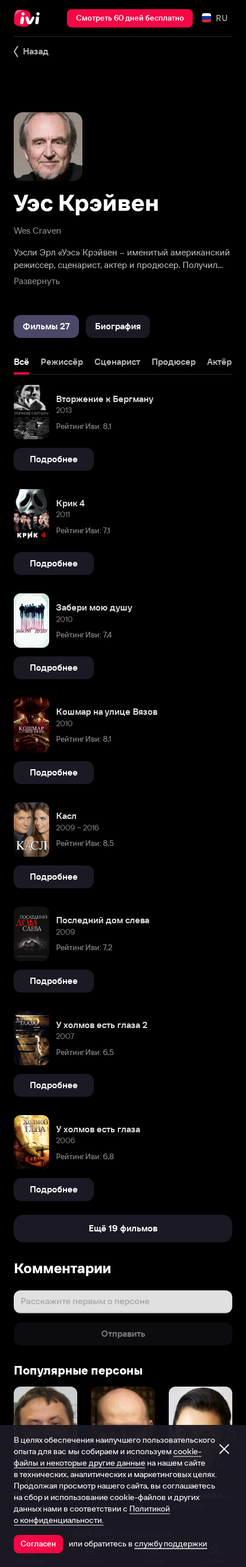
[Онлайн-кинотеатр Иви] (29, 18)
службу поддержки (170, 1543)
